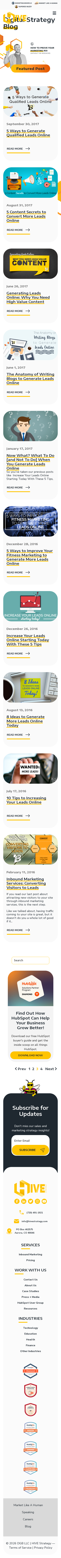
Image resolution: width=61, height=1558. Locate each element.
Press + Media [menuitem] (30, 1297)
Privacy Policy (43, 1548)
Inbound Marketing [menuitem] (30, 1254)
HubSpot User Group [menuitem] (30, 1303)
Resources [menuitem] (30, 1308)
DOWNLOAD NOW (30, 1055)
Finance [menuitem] (30, 1345)
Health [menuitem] (30, 1339)
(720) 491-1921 (35, 1212)
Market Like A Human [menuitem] (28, 1505)
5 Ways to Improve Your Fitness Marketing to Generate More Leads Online (30, 557)
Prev (22, 1069)
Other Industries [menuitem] (30, 1351)
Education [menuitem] (30, 1334)
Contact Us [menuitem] (31, 1279)
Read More (15, 148)
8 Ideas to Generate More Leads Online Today (26, 720)
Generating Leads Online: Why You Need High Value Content (28, 297)
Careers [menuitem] (28, 1519)
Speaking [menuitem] (28, 1512)
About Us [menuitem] (30, 1285)
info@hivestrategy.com (34, 1221)
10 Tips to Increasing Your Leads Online (26, 800)
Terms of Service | (21, 1548)
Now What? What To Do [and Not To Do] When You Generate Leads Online (30, 461)
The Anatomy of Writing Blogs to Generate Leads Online (30, 378)
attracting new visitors (22, 898)
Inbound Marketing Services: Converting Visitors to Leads (26, 883)
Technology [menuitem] (30, 1328)
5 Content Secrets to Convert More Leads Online (26, 216)
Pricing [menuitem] (30, 1260)
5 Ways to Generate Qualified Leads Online (28, 132)
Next (49, 1069)
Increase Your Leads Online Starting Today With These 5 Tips (30, 477)
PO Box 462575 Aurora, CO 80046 (24, 1231)
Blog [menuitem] (28, 1526)
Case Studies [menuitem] (30, 1291)
